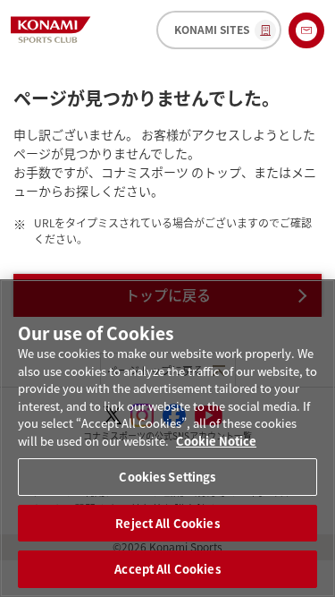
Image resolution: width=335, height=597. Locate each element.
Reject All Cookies (167, 523)
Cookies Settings (167, 476)
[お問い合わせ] (306, 30)
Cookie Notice (216, 440)
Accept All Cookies (167, 568)
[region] (167, 438)
